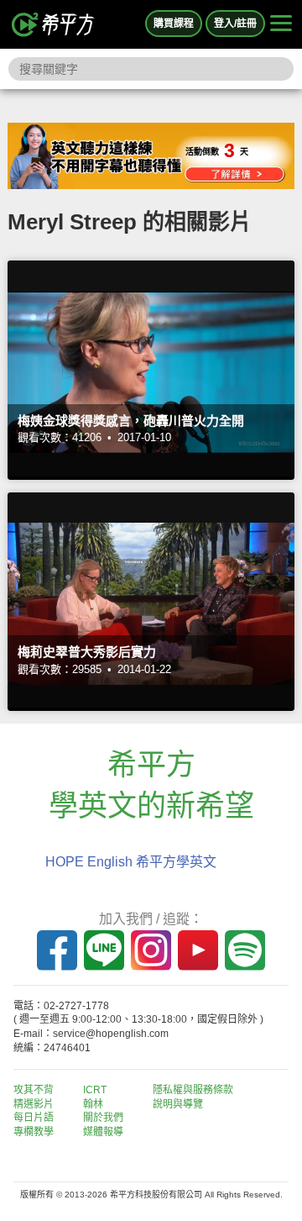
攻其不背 (33, 1090)
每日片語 (33, 1118)
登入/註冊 (235, 23)
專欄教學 (33, 1132)
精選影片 (33, 1104)
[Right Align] (281, 24)
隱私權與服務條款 (193, 1090)
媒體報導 (103, 1132)
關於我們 (103, 1118)
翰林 (93, 1104)
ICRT (95, 1090)
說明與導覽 (178, 1104)
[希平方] (53, 24)
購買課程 (174, 23)
